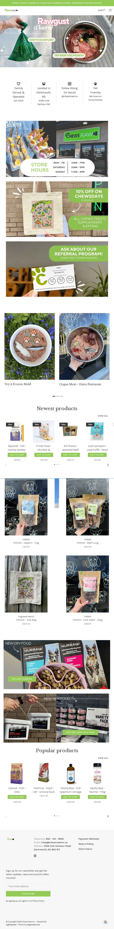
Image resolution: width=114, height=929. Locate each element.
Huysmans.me (33, 925)
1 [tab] (53, 395)
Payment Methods (89, 838)
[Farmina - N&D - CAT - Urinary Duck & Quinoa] (44, 774)
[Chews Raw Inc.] (10, 839)
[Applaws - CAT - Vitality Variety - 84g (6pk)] (17, 431)
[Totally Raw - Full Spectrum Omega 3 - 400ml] (70, 774)
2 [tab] (57, 395)
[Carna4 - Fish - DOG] (17, 774)
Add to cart (17, 455)
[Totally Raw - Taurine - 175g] (97, 774)
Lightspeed (11, 925)
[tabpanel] (29, 349)
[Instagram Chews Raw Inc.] (35, 856)
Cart (101, 10)
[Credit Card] (105, 922)
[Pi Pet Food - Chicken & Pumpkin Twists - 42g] (44, 431)
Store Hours (85, 849)
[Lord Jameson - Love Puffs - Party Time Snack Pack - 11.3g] (97, 431)
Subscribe (28, 893)
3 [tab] (61, 395)
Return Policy (86, 843)
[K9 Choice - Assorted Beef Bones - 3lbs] (70, 431)
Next (108, 464)
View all (103, 416)
